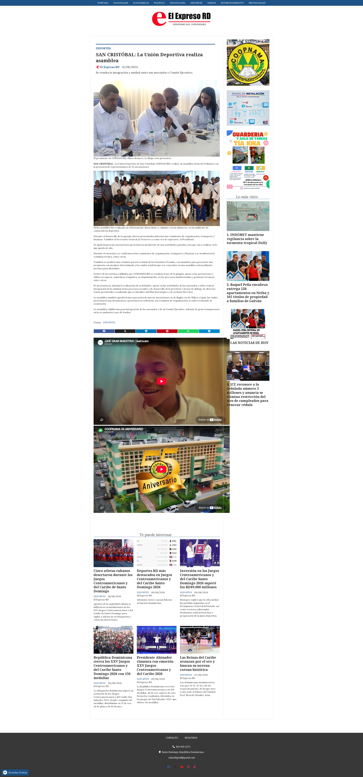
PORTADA (103, 2)
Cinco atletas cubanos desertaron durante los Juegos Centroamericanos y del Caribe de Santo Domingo (113, 580)
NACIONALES (120, 2)
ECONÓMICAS (141, 2)
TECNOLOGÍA (177, 2)
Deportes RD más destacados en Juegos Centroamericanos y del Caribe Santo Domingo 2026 (154, 578)
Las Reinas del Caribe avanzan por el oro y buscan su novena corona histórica (198, 663)
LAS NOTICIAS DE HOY (249, 342)
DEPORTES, (109, 322)
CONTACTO (172, 737)
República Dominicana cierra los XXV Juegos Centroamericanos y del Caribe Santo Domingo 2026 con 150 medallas (113, 667)
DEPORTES (196, 2)
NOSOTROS (191, 737)
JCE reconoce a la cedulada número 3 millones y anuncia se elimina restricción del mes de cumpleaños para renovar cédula (247, 394)
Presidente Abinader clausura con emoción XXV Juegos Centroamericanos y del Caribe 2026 (155, 665)
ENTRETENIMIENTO (232, 2)
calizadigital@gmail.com (181, 757)
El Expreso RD (110, 67)
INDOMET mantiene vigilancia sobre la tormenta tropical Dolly (247, 238)
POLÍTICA (159, 2)
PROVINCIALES (257, 2)
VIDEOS (211, 2)
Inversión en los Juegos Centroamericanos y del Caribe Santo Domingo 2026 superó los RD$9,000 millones (199, 578)
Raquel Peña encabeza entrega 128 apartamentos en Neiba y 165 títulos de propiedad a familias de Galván (248, 292)
